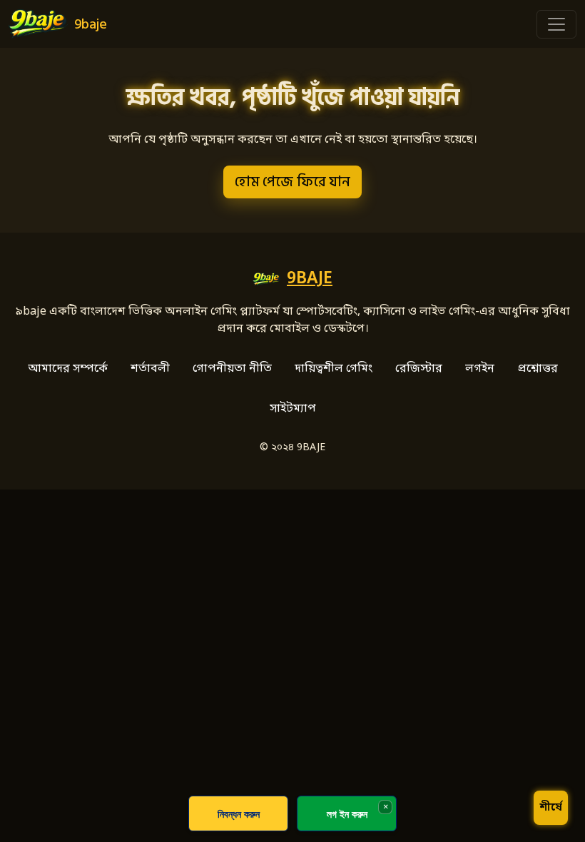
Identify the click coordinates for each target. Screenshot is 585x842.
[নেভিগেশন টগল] (556, 24)
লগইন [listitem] (479, 369)
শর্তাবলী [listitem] (150, 369)
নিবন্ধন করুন (239, 814)
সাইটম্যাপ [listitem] (293, 409)
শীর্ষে (550, 808)
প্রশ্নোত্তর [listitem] (537, 369)
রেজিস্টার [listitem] (418, 369)
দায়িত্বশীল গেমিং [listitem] (333, 369)
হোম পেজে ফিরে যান (292, 182)
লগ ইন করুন (347, 814)
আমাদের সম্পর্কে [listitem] (68, 369)
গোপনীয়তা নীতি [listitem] (232, 369)
